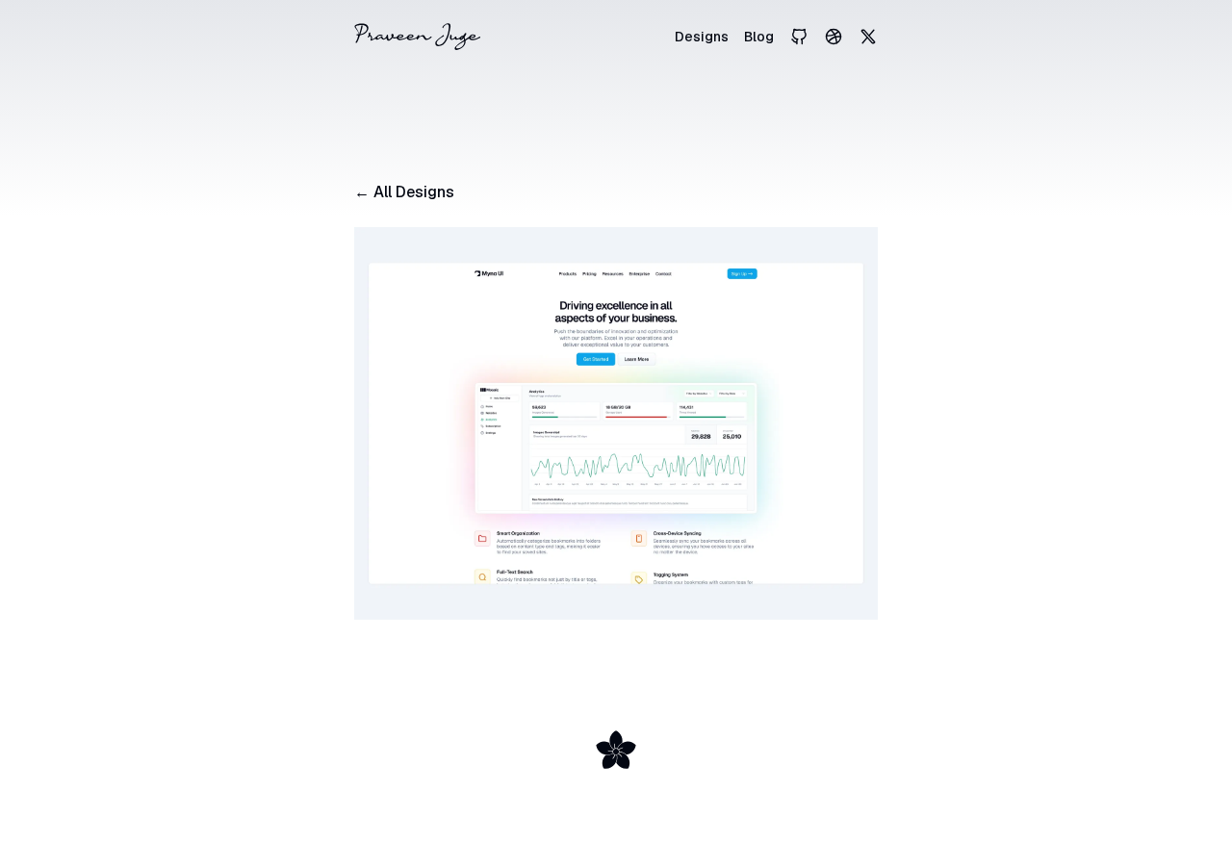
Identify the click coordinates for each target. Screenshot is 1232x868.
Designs (702, 36)
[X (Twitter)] (868, 36)
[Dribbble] (833, 36)
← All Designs (404, 192)
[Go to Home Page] (417, 36)
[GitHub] (798, 36)
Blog (759, 36)
